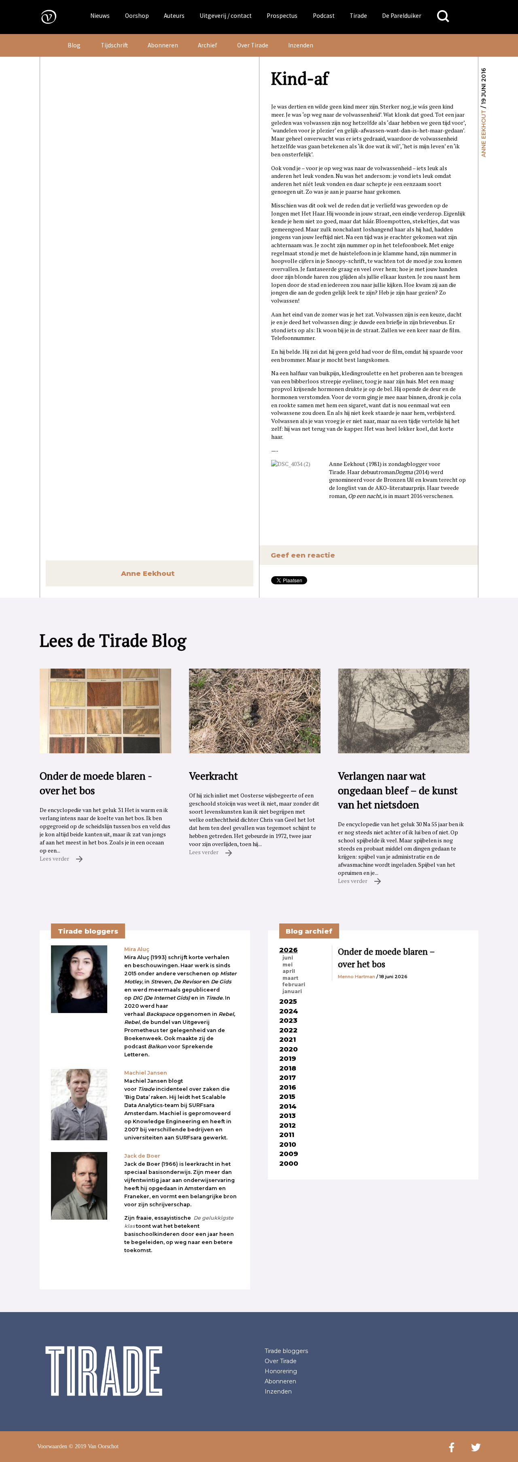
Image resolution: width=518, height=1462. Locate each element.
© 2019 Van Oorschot (94, 1446)
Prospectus (282, 15)
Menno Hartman (356, 976)
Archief (207, 45)
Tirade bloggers (286, 1351)
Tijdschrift (114, 45)
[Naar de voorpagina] (43, 16)
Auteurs (174, 15)
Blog (74, 45)
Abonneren (163, 45)
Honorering (281, 1371)
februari (293, 984)
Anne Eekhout (483, 133)
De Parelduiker (401, 15)
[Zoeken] (443, 16)
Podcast (324, 15)
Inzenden (300, 45)
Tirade (358, 15)
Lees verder (55, 858)
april (288, 971)
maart (290, 978)
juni (287, 958)
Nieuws (100, 15)
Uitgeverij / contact (226, 15)
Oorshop (137, 15)
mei (287, 965)
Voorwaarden (52, 1446)
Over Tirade (252, 45)
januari (292, 991)
